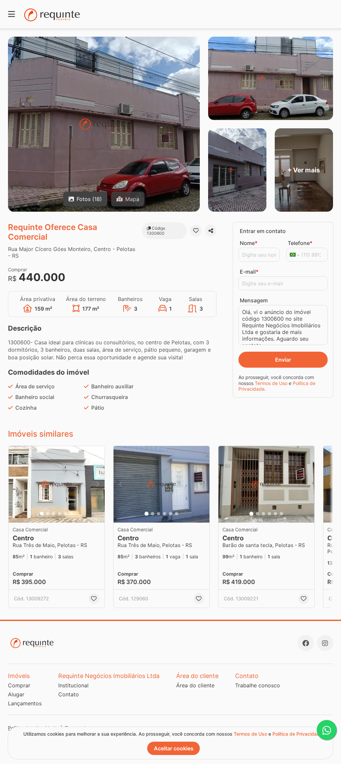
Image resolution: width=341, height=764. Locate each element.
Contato (68, 694)
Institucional (73, 685)
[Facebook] (306, 643)
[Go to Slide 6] (71, 513)
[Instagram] (325, 643)
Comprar (19, 685)
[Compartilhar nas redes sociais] (210, 231)
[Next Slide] (98, 484)
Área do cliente (195, 685)
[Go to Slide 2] (47, 513)
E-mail (249, 271)
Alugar (16, 694)
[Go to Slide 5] (65, 513)
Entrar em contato (263, 231)
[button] (57, 484)
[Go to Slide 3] (53, 513)
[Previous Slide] (16, 484)
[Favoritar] (196, 231)
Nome (248, 243)
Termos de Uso (271, 383)
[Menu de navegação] (11, 14)
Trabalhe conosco (257, 685)
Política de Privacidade (297, 734)
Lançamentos (25, 703)
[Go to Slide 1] (42, 514)
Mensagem (254, 300)
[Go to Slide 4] (59, 513)
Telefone (300, 243)
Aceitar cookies (173, 748)
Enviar (283, 359)
